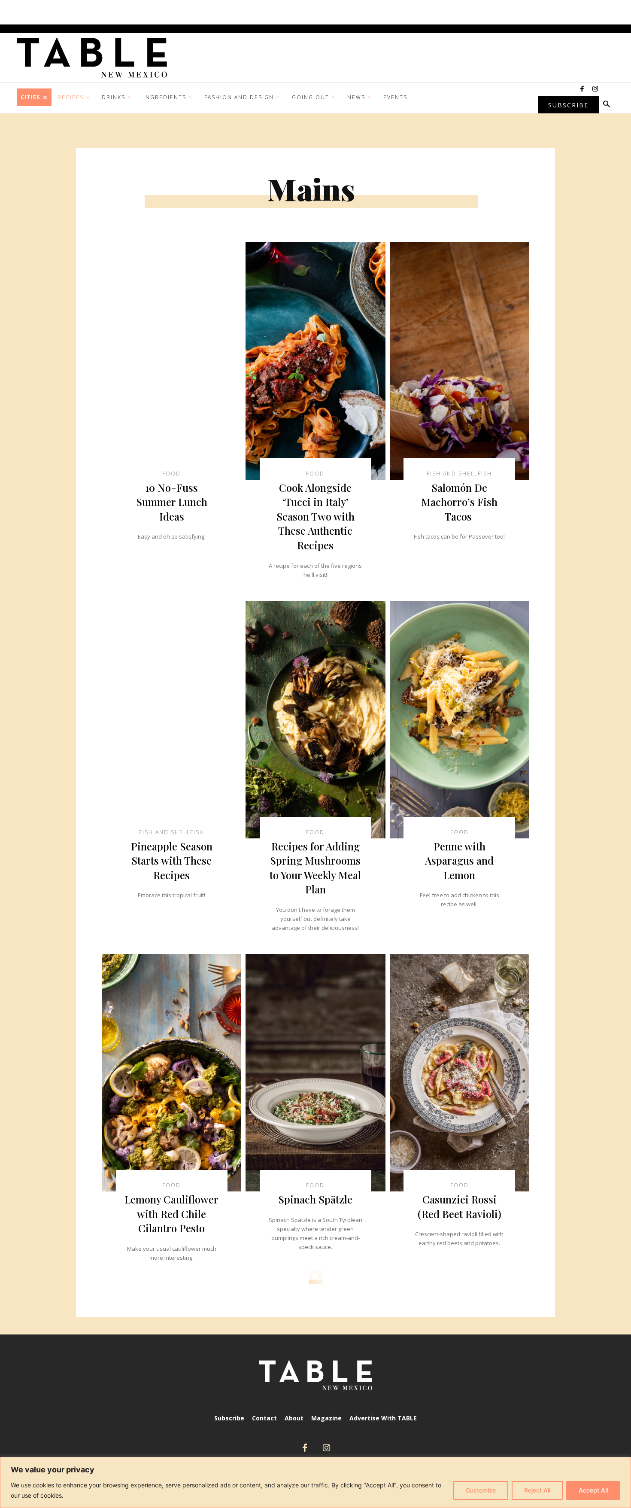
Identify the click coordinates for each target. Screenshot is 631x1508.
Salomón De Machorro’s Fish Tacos (459, 502)
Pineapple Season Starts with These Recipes (171, 860)
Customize (481, 1490)
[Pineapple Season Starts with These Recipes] (171, 719)
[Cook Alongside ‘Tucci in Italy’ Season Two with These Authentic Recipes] (315, 361)
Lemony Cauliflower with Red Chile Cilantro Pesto (171, 1213)
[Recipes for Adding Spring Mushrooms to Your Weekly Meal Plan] (315, 719)
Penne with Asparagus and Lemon (459, 860)
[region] (315, 1482)
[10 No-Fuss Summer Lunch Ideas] (171, 361)
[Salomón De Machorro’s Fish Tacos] (459, 361)
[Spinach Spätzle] (315, 1072)
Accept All (593, 1490)
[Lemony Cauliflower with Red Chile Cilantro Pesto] (171, 1072)
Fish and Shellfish (459, 473)
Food (171, 473)
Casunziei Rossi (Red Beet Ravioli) (459, 1206)
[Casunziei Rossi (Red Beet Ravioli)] (459, 1072)
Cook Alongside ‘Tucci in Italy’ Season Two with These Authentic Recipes (315, 516)
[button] (606, 105)
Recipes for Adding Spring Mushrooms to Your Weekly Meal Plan (315, 867)
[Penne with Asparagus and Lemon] (459, 719)
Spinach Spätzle (315, 1199)
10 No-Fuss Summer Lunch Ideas (171, 502)
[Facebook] (582, 89)
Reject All (537, 1490)
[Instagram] (595, 89)
